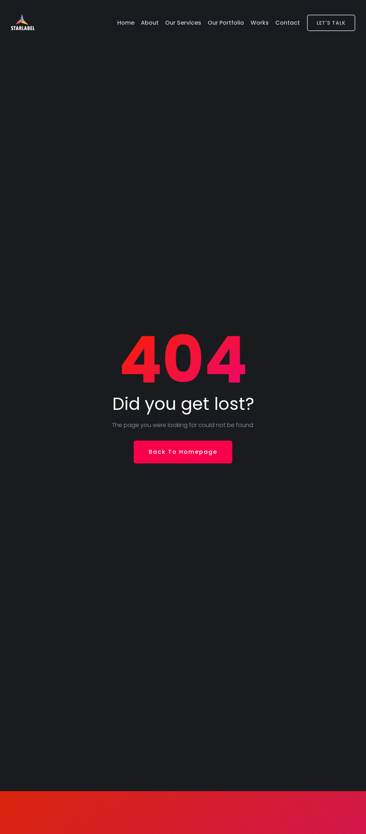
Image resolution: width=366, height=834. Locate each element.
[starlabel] (23, 23)
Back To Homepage (183, 452)
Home (125, 23)
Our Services (183, 23)
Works (260, 23)
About (150, 23)
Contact (287, 23)
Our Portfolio (226, 23)
